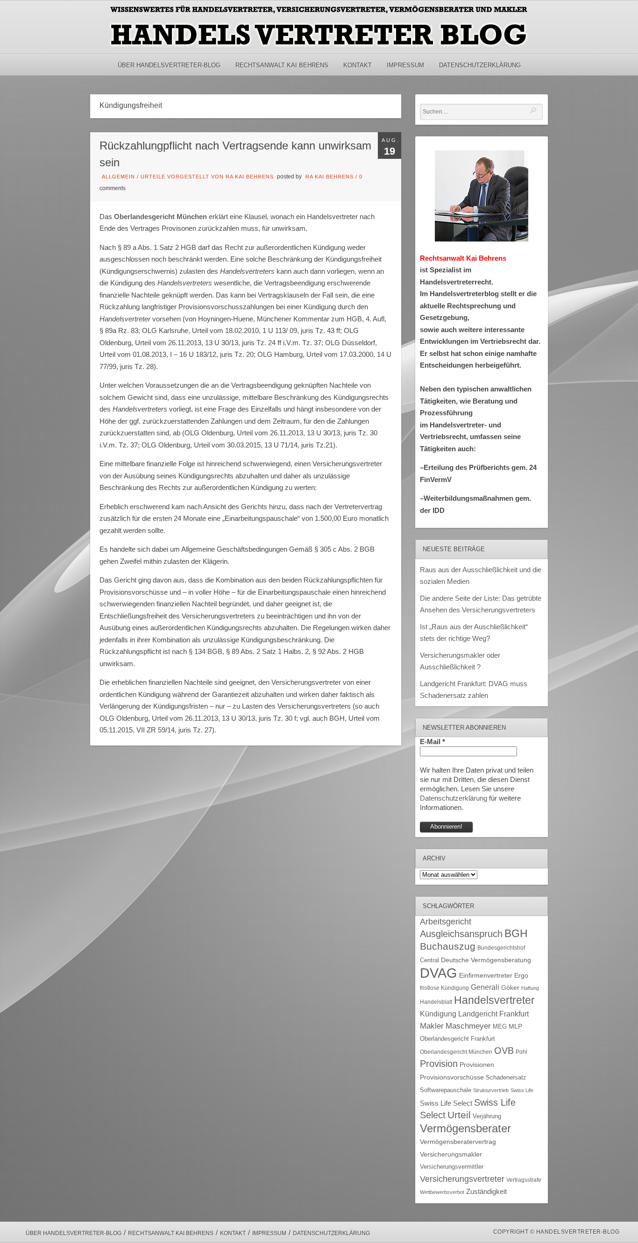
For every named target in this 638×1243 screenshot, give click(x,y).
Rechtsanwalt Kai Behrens (281, 65)
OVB (504, 1050)
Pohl (521, 1052)
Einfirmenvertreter (485, 975)
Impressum (405, 65)
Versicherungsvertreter (462, 1179)
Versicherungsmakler (451, 1154)
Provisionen (477, 1064)
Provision (439, 1063)
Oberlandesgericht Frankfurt (457, 1038)
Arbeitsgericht (445, 921)
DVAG (438, 972)
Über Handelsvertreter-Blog (169, 65)
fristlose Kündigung (444, 988)
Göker (510, 987)
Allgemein (118, 176)
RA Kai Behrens (329, 176)
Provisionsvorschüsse (452, 1077)
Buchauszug (447, 946)
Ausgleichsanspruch (461, 934)
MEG (500, 1026)
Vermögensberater (465, 1128)
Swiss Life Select (446, 1103)
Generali (485, 987)
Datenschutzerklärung (480, 65)
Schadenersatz (506, 1077)
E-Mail (432, 742)
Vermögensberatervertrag (458, 1141)
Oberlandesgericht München (456, 1052)
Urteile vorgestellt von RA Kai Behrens (207, 176)
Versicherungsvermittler (451, 1167)
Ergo (521, 975)
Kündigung (438, 1014)
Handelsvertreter (494, 1000)
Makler (432, 1026)
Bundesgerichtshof (501, 948)
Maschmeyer (468, 1025)
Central (429, 960)
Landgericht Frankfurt (493, 1014)
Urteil (459, 1114)
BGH (516, 933)
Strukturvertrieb (491, 1090)
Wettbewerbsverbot (442, 1192)
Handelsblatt (436, 1002)
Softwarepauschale (445, 1090)
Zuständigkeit (486, 1191)
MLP (515, 1026)
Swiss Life (521, 1090)
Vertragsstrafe (523, 1180)
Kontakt (357, 65)
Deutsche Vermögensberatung (486, 960)
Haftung (530, 988)
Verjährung (487, 1116)
